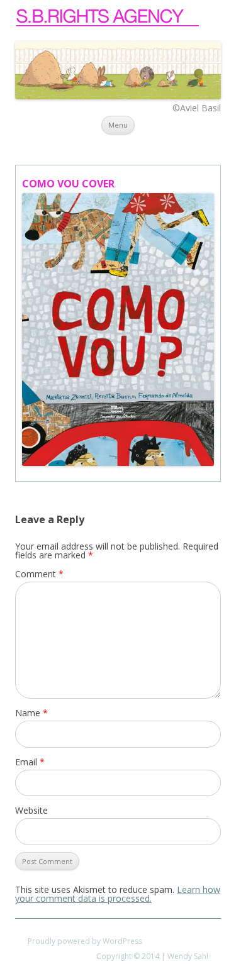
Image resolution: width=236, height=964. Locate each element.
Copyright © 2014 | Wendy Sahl (152, 956)
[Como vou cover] (118, 329)
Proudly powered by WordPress (85, 941)
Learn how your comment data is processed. (117, 894)
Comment (39, 574)
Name (31, 713)
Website (31, 810)
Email (30, 762)
